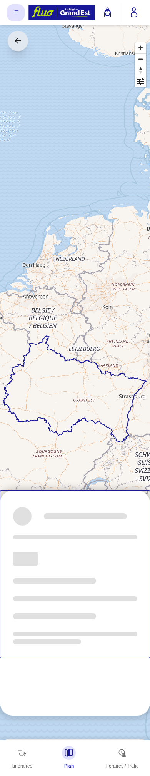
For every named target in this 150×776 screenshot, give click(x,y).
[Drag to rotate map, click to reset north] (140, 70)
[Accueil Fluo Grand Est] (61, 12)
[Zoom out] (140, 59)
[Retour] (18, 41)
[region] (75, 388)
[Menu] (16, 12)
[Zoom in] (140, 47)
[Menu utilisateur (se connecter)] (134, 12)
